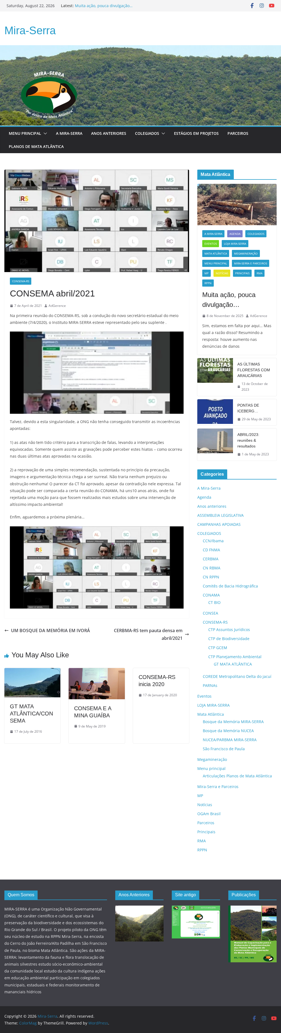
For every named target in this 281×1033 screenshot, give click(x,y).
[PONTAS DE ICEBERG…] (215, 412)
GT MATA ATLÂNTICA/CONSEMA (31, 713)
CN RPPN (211, 577)
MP (206, 273)
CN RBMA (211, 567)
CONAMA (211, 595)
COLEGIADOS (256, 234)
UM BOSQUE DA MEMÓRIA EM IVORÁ (50, 630)
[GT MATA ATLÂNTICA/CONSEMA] (32, 672)
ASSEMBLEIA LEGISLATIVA (220, 515)
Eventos (210, 244)
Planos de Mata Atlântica (36, 146)
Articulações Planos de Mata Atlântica (237, 775)
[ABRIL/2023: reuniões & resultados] (215, 445)
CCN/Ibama (213, 540)
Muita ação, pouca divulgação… (228, 299)
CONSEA (210, 613)
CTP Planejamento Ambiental (235, 656)
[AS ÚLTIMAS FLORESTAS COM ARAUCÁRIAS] (215, 377)
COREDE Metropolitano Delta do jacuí (237, 676)
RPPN (208, 283)
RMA (259, 273)
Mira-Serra (30, 30)
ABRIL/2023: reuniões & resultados (248, 440)
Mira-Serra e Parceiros (250, 263)
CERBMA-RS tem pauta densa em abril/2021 (148, 634)
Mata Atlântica (215, 253)
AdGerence (57, 305)
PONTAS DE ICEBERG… (248, 408)
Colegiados (147, 133)
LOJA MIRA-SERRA (235, 244)
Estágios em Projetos (196, 133)
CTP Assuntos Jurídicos (229, 629)
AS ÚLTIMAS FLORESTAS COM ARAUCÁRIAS (253, 370)
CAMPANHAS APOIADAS (219, 524)
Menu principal (25, 133)
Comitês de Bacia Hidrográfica (230, 586)
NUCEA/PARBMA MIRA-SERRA (230, 739)
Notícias (222, 273)
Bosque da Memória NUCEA (228, 730)
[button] (44, 133)
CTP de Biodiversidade (228, 638)
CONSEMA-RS (20, 281)
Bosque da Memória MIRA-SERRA (233, 721)
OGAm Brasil (209, 813)
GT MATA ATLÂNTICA (233, 664)
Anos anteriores (211, 506)
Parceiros (237, 133)
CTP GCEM (217, 647)
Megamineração (246, 253)
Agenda (234, 234)
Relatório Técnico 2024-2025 (101, 5)
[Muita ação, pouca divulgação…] (237, 205)
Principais (242, 273)
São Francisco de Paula (224, 748)
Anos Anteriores (108, 133)
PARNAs (210, 685)
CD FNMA (211, 549)
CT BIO (214, 602)
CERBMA (210, 558)
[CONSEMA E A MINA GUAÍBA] (97, 672)
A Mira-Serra (69, 133)
